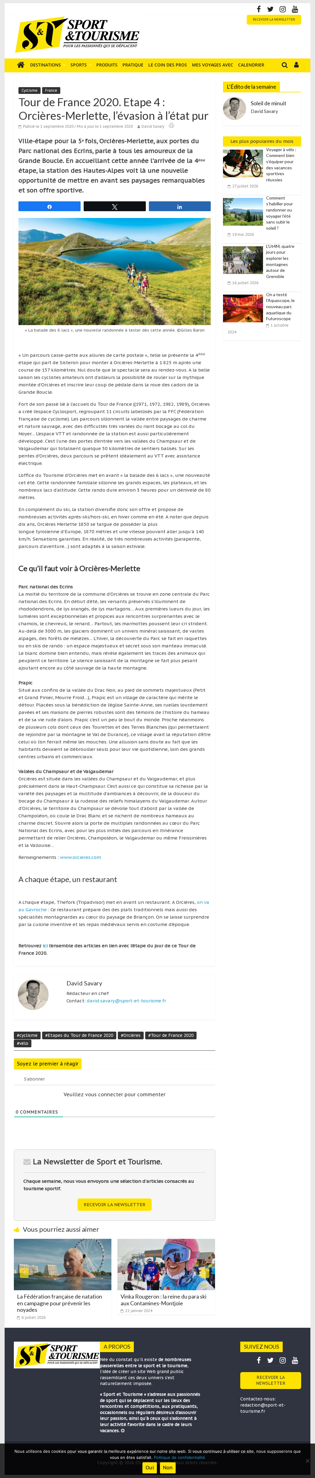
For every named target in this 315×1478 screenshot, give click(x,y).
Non (168, 1467)
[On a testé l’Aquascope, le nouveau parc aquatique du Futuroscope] (244, 295)
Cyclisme (30, 90)
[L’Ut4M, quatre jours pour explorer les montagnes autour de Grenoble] (244, 246)
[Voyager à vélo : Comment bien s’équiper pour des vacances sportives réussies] (244, 150)
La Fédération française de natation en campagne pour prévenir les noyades (47, 1303)
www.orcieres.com (80, 857)
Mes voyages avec (212, 65)
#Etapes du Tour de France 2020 (79, 1035)
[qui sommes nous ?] (123, 1430)
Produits (107, 65)
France (51, 90)
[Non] (307, 1461)
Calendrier (251, 65)
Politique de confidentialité (179, 1457)
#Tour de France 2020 (170, 1035)
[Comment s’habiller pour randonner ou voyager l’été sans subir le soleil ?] (244, 198)
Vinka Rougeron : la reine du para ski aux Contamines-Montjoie (152, 1300)
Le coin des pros (167, 65)
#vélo (22, 1043)
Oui (150, 1467)
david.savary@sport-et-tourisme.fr (126, 1001)
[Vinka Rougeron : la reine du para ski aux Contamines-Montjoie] (154, 1242)
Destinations (45, 65)
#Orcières (131, 1035)
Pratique (132, 65)
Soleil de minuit (268, 103)
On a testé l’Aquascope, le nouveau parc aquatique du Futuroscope (280, 306)
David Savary (153, 126)
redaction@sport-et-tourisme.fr (262, 1408)
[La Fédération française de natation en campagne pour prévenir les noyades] (51, 1242)
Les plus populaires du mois (261, 141)
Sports (78, 65)
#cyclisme (27, 1035)
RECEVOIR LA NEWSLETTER (274, 20)
